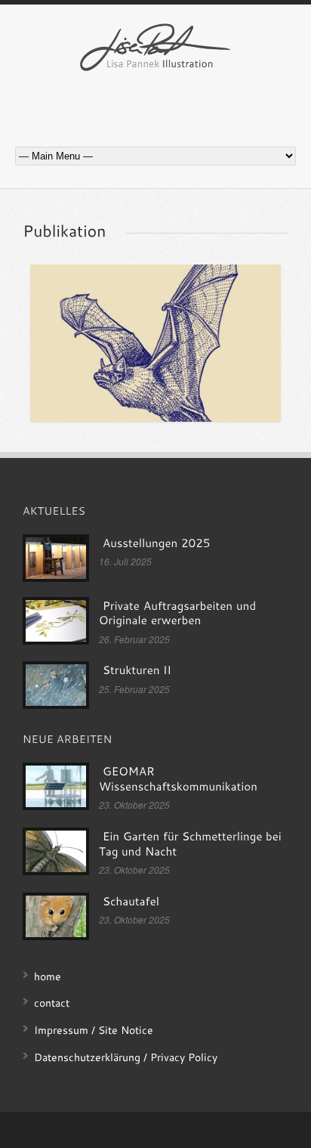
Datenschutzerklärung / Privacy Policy (125, 1057)
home (47, 976)
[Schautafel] (131, 902)
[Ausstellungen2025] (156, 543)
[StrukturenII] (136, 670)
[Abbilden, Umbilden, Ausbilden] (155, 343)
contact (51, 1002)
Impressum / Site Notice (93, 1030)
